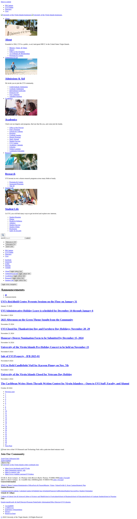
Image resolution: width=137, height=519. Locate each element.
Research (8, 153)
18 (6, 426)
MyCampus (9, 5)
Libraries (12, 147)
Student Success (14, 141)
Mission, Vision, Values (52, 485)
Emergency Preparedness (13, 510)
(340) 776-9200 (64, 478)
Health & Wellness (15, 221)
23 (6, 436)
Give (6, 11)
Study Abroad (14, 139)
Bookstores (13, 229)
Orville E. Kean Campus (68, 485)
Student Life (9, 188)
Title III (11, 186)
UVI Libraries (66, 502)
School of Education (78, 496)
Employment (5, 502)
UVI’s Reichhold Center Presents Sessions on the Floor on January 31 (39, 301)
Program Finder (32, 502)
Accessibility (9, 506)
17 (6, 424)
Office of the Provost (16, 128)
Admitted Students (15, 96)
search (3, 238)
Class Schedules (44, 491)
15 (6, 421)
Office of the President (17, 52)
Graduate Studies (15, 135)
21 (6, 432)
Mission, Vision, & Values (18, 48)
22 (6, 434)
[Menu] (3, 235)
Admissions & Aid (11, 57)
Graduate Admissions (16, 89)
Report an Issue (10, 513)
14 (6, 419)
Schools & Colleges (16, 131)
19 (6, 428)
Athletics (12, 223)
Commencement (6, 491)
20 (6, 430)
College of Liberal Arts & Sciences (12, 496)
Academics (9, 98)
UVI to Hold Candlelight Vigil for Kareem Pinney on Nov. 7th (35, 365)
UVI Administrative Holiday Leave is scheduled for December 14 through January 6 (47, 310)
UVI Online (9, 7)
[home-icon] (6, 295)
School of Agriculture (51, 496)
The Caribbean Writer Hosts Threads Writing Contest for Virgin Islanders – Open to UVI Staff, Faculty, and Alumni (65, 383)
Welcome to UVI (11, 242)
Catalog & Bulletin (32, 491)
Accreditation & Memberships (19, 54)
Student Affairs (14, 227)
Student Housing (15, 217)
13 (6, 417)
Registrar (12, 133)
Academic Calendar (16, 145)
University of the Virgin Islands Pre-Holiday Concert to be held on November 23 (45, 347)
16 (6, 423)
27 (6, 444)
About (7, 18)
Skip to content (6, 2)
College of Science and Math (34, 496)
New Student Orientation (84, 491)
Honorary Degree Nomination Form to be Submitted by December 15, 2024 (42, 338)
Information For (10, 244)
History (11, 50)
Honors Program (15, 137)
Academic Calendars (19, 491)
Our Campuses (14, 94)
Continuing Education (16, 151)
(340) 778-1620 (58, 480)
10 (6, 411)
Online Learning (15, 149)
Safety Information (43, 502)
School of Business (65, 496)
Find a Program (14, 129)
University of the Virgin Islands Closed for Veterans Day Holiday (36, 374)
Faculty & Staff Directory (18, 502)
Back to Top (5, 462)
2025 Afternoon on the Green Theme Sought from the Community (37, 319)
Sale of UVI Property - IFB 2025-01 (20, 356)
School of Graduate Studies (94, 496)
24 (6, 438)
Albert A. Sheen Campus (9, 485)
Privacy (7, 511)
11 (6, 413)
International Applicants (17, 91)
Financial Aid (14, 93)
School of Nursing (110, 496)
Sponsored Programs (16, 184)
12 (6, 415)
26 (6, 442)
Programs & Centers (16, 55)
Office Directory (55, 502)
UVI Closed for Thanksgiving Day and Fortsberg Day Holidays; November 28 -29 (45, 328)
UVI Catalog (13, 143)
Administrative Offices (25, 485)
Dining (11, 219)
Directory (8, 9)
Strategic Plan (81, 485)
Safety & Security (15, 231)
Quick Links (9, 246)
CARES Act (9, 508)
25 (6, 440)
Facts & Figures (38, 485)
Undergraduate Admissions (18, 87)
